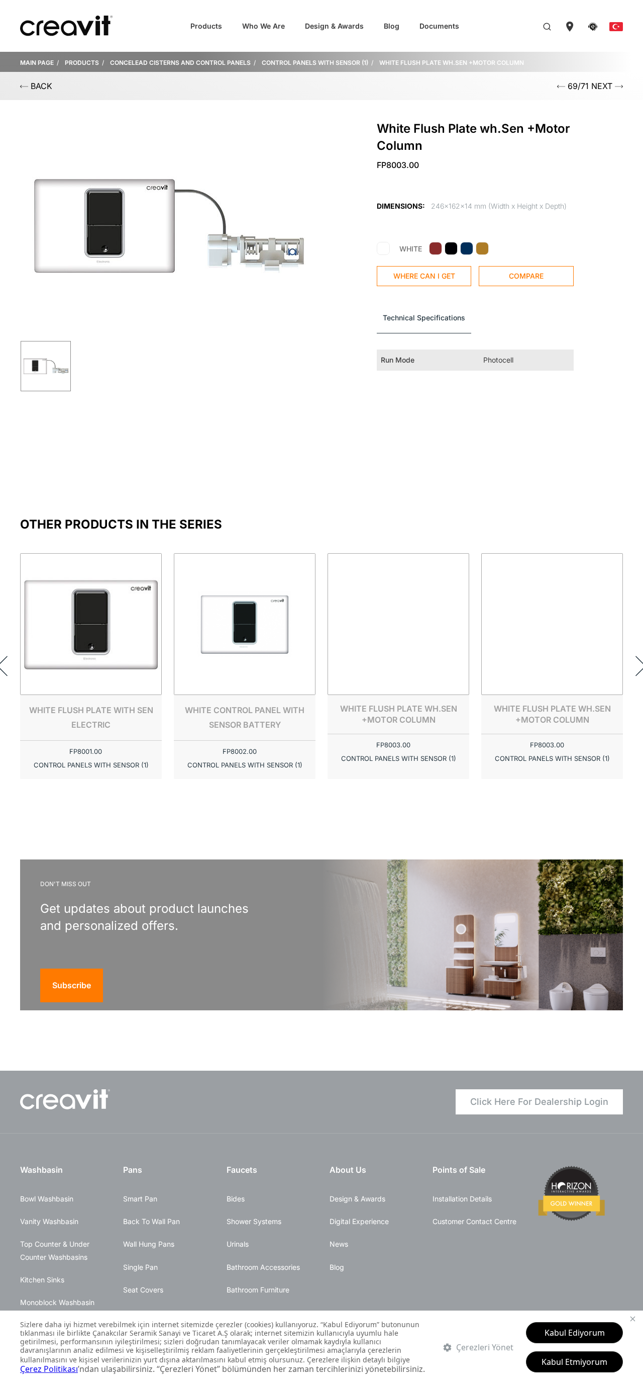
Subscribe (71, 985)
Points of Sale (459, 1170)
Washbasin (41, 1170)
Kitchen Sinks (42, 1279)
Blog (391, 26)
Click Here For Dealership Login (539, 1101)
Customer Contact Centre (474, 1221)
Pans (132, 1170)
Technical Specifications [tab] (424, 317)
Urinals (238, 1244)
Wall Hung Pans (148, 1244)
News (339, 1244)
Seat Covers (143, 1289)
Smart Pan (140, 1198)
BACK (40, 86)
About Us (348, 1170)
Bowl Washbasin (46, 1198)
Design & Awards (334, 26)
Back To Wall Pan (151, 1221)
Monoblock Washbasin (57, 1302)
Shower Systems (254, 1221)
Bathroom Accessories (263, 1267)
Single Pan (140, 1267)
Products (206, 26)
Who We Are (263, 26)
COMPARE (526, 276)
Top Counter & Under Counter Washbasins (54, 1250)
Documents (439, 26)
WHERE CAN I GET (424, 276)
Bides (236, 1198)
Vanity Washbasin (49, 1221)
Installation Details (462, 1198)
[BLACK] (451, 248)
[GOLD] (482, 248)
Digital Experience (359, 1221)
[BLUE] (466, 248)
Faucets (242, 1170)
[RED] (435, 248)
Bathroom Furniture (258, 1289)
